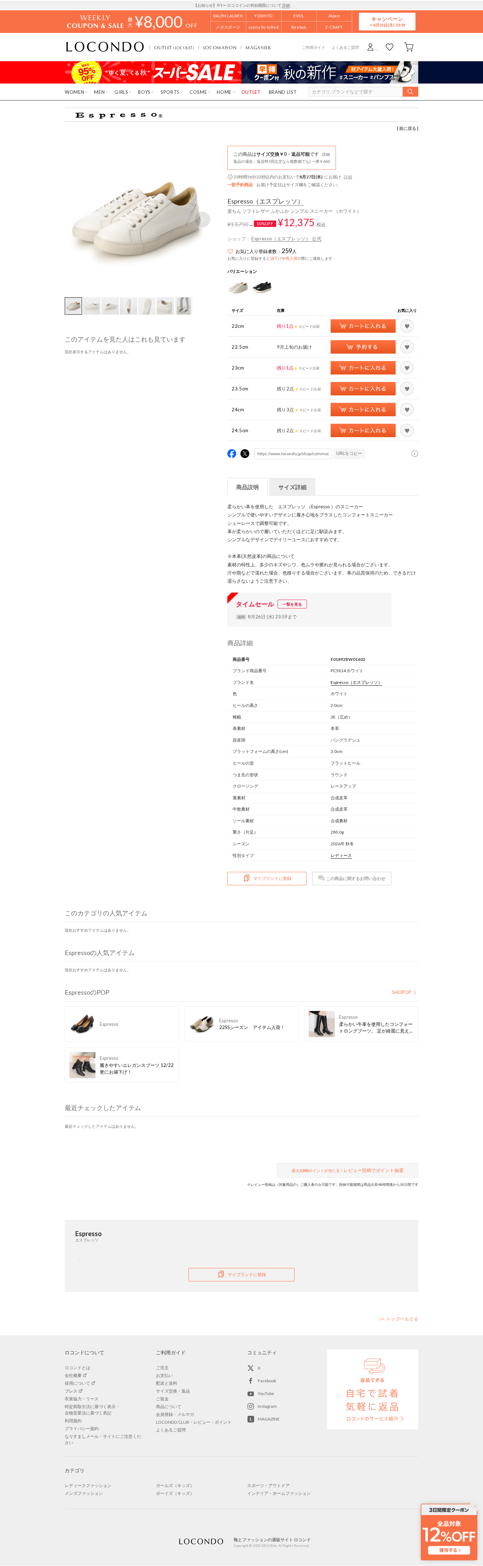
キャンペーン (387, 21)
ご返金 (162, 1398)
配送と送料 (166, 1383)
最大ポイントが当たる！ (347, 1170)
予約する (363, 347)
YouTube (266, 1393)
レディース (341, 855)
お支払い (164, 1375)
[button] (202, 219)
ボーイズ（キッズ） (175, 1493)
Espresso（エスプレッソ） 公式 (286, 238)
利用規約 (73, 1420)
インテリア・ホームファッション (279, 1493)
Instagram (267, 1406)
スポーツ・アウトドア (268, 1485)
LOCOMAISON (220, 47)
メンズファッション (84, 1493)
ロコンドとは (77, 1367)
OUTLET (174, 47)
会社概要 (73, 1375)
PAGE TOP (398, 1319)
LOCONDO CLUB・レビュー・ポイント (194, 1422)
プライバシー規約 (82, 1428)
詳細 (286, 5)
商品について (168, 1406)
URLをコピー (349, 453)
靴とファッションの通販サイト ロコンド (105, 47)
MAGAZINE (269, 1419)
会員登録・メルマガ (175, 1414)
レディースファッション (88, 1485)
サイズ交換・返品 (173, 1391)
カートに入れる (363, 326)
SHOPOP (401, 992)
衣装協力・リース (82, 1398)
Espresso (265, 201)
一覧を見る (292, 604)
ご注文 (162, 1367)
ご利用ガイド (313, 47)
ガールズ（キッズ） (175, 1485)
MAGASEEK (258, 47)
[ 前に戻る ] (407, 128)
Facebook (267, 1380)
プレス (71, 1391)
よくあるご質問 (345, 47)
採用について (77, 1383)
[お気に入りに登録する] (407, 326)
